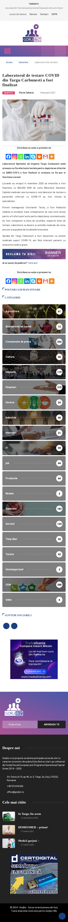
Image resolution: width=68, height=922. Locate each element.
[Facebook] (8, 154)
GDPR (54, 14)
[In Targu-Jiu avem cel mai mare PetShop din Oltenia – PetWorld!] (8, 816)
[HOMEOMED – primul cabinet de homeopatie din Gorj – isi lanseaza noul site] (8, 830)
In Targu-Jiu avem (29, 813)
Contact (44, 14)
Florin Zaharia (26, 92)
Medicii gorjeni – (28, 840)
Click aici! (33, 263)
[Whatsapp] (21, 154)
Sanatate (23, 62)
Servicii (33, 14)
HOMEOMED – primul (32, 827)
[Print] (39, 154)
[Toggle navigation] (7, 51)
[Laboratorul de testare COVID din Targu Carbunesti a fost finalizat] (46, 51)
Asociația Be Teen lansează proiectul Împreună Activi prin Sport (34, 8)
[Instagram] (14, 154)
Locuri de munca (17, 14)
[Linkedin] (27, 154)
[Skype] (33, 154)
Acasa (9, 62)
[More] (51, 154)
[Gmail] (45, 154)
